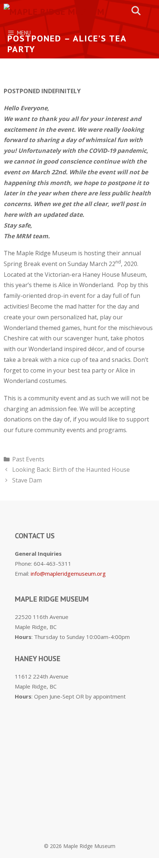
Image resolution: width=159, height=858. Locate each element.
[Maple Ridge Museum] (54, 11)
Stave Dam (27, 480)
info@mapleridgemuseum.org (68, 573)
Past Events (28, 459)
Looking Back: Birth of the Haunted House (71, 469)
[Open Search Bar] (136, 11)
